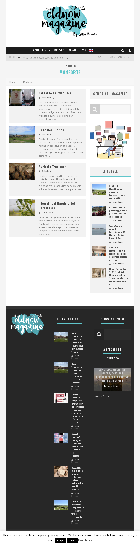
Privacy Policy (101, 396)
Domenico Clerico (51, 130)
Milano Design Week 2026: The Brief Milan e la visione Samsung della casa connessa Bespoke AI (118, 277)
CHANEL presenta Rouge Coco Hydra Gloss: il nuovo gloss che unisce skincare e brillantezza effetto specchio (77, 408)
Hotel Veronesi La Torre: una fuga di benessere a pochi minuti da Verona (77, 373)
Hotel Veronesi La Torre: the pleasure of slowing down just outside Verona (77, 342)
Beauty (46, 50)
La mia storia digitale (120, 57)
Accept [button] (60, 540)
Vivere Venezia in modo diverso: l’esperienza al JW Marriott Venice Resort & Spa (117, 232)
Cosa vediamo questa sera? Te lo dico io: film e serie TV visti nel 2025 (58, 57)
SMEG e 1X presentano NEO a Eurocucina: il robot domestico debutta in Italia (118, 253)
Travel (72, 50)
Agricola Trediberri (53, 166)
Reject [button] (72, 540)
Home (36, 50)
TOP (84, 50)
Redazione (46, 97)
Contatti (101, 57)
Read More (85, 540)
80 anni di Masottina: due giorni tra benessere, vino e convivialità (117, 191)
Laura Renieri (48, 212)
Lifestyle (58, 50)
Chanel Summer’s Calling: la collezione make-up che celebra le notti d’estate (77, 445)
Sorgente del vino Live (55, 93)
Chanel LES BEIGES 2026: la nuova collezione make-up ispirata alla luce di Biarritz (77, 478)
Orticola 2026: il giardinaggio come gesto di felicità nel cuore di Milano (118, 212)
